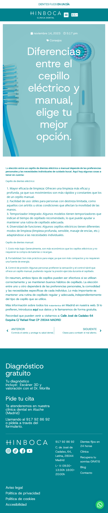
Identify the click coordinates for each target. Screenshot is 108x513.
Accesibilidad (16, 504)
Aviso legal (14, 487)
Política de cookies (20, 498)
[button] (66, 15)
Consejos (56, 40)
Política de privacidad (23, 493)
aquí (35, 309)
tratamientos (55, 305)
